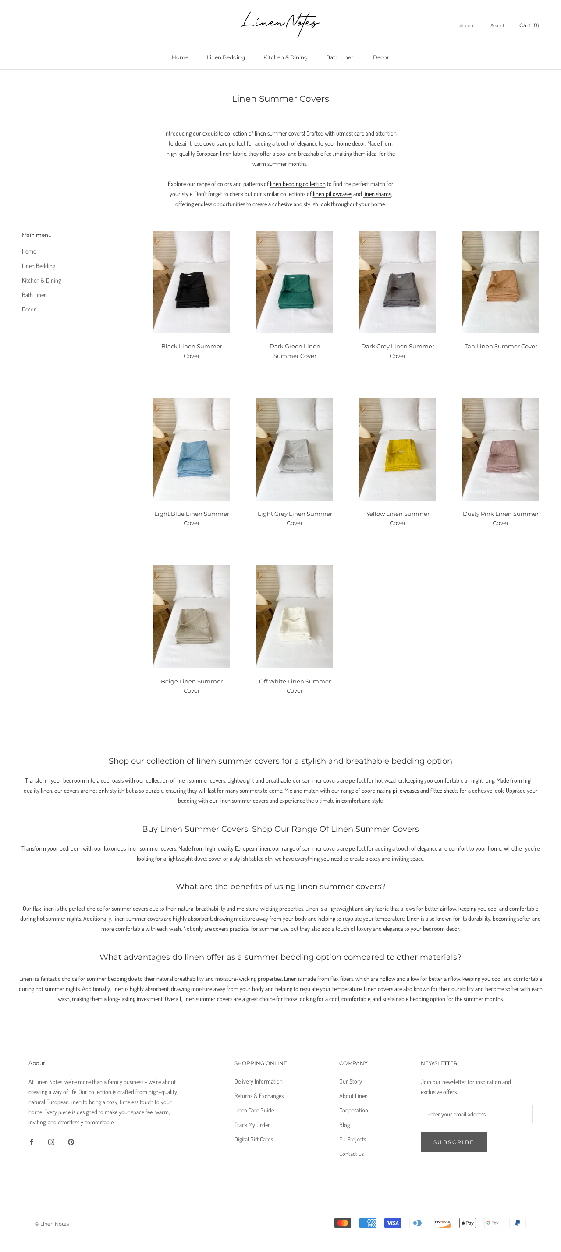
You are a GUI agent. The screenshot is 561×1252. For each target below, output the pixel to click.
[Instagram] (51, 1141)
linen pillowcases (332, 193)
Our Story (350, 1081)
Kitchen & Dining (285, 57)
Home (180, 57)
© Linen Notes (52, 1224)
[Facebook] (31, 1141)
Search (498, 26)
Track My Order (252, 1124)
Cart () (529, 25)
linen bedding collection (298, 183)
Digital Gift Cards (253, 1139)
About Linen (353, 1095)
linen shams (377, 193)
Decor (381, 57)
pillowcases (406, 790)
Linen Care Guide (254, 1110)
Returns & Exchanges (259, 1095)
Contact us (351, 1153)
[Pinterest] (71, 1141)
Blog (344, 1124)
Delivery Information (258, 1081)
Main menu (37, 235)
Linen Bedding (226, 57)
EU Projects (352, 1139)
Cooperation (353, 1110)
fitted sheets (444, 790)
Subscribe (454, 1142)
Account (468, 26)
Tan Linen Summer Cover (501, 346)
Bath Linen (340, 57)
